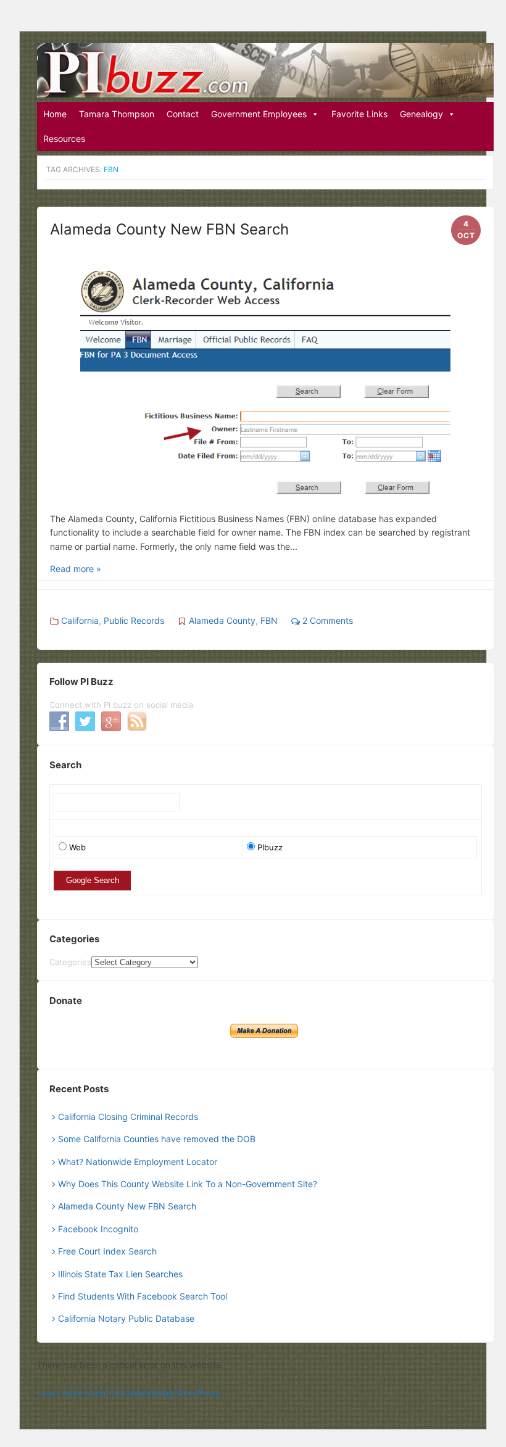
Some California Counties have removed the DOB (156, 1139)
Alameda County (222, 620)
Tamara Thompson (116, 114)
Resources (64, 138)
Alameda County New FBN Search (169, 229)
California (80, 620)
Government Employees (259, 114)
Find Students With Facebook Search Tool (142, 1296)
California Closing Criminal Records (128, 1116)
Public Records (134, 620)
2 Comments (326, 620)
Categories (70, 962)
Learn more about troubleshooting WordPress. (129, 1393)
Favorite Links (359, 114)
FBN (269, 620)
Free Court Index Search (107, 1251)
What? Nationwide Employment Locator (137, 1161)
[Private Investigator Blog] (265, 70)
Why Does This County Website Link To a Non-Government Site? (187, 1184)
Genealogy (421, 114)
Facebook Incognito (98, 1229)
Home (55, 114)
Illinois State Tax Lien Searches (120, 1274)
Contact (183, 114)
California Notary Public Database (126, 1318)
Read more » (75, 568)
